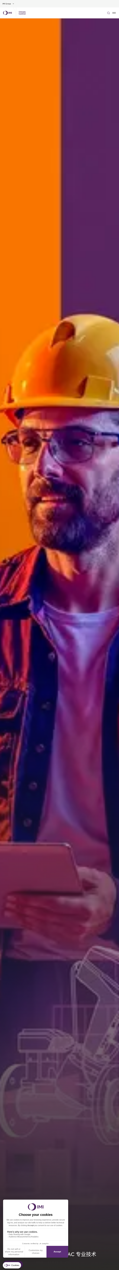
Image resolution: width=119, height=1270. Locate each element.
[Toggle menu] (114, 13)
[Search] (108, 13)
